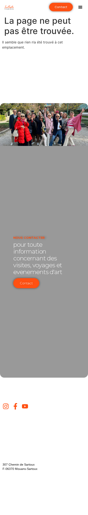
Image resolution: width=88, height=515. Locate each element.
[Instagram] (6, 406)
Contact (26, 283)
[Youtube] (25, 406)
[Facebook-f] (15, 406)
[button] (80, 7)
